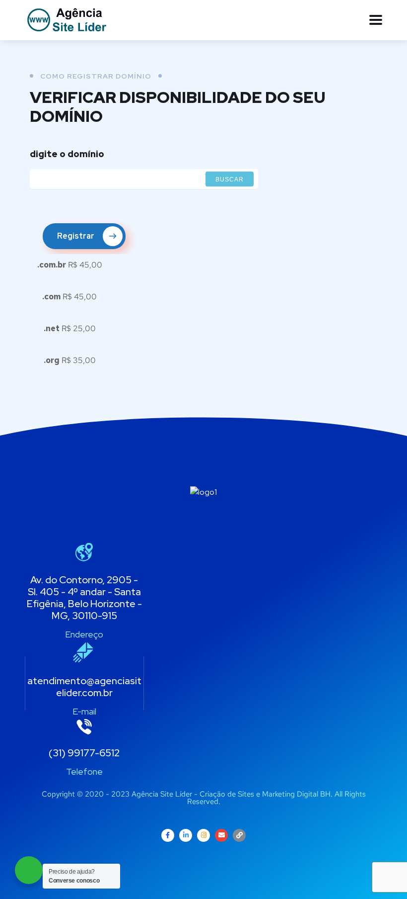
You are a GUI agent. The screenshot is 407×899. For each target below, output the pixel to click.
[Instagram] (203, 835)
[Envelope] (221, 835)
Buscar (229, 179)
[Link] (239, 835)
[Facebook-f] (167, 835)
